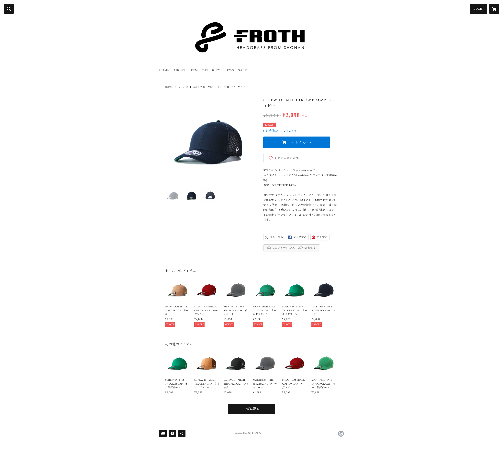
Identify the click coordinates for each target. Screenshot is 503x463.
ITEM (193, 70)
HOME (164, 70)
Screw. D (183, 86)
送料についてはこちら (282, 130)
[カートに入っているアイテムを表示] (494, 9)
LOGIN (478, 8)
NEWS (229, 70)
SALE (242, 70)
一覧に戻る (251, 409)
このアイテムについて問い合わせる (294, 247)
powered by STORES (247, 433)
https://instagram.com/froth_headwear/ (341, 434)
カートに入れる (300, 142)
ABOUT (179, 70)
